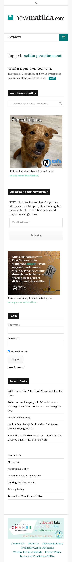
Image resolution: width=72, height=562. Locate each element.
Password (13, 338)
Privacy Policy (16, 489)
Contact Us (14, 455)
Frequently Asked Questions (24, 475)
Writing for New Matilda (22, 482)
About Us (13, 462)
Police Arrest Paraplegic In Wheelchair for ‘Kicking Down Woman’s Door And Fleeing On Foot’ (34, 406)
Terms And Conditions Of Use (25, 496)
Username (14, 324)
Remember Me (19, 351)
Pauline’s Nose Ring (19, 417)
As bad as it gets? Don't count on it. (30, 68)
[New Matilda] (36, 17)
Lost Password (16, 367)
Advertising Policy (18, 468)
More (52, 78)
